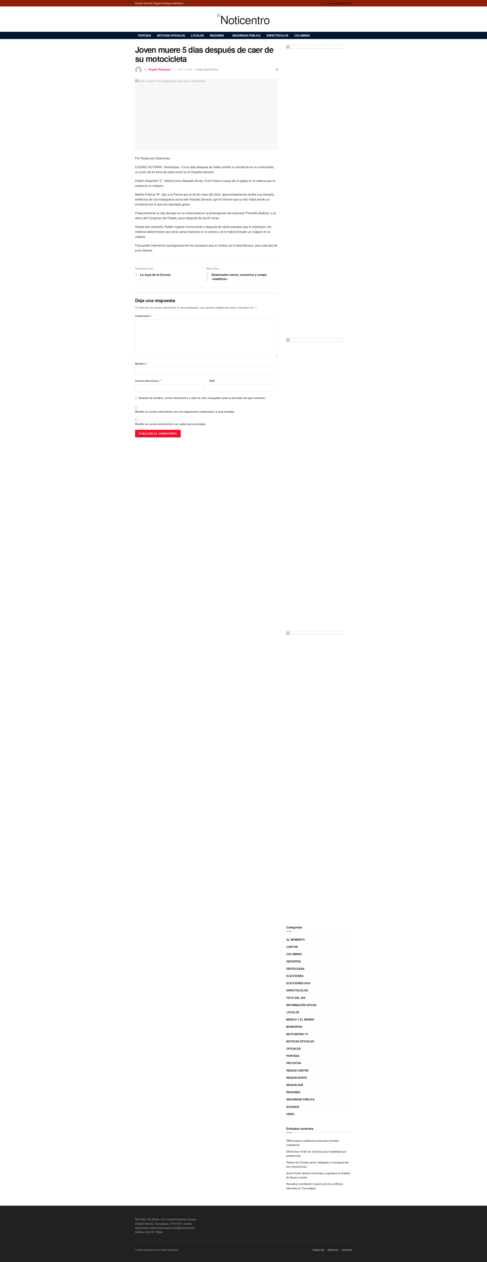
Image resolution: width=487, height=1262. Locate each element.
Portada (144, 35)
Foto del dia (295, 998)
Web (212, 381)
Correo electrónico (148, 381)
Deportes (293, 961)
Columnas (302, 35)
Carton (292, 947)
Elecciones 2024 (298, 983)
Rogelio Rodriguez (160, 69)
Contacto (347, 1250)
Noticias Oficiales (171, 35)
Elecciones (294, 976)
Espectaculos (297, 990)
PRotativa (293, 1063)
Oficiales (293, 1048)
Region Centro (297, 1070)
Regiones (217, 35)
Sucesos (292, 1107)
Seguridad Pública (246, 35)
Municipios (294, 1027)
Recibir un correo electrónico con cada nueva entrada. (170, 424)
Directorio (333, 1250)
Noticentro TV (297, 1034)
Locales (197, 35)
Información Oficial (301, 1005)
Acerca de (318, 1250)
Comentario (144, 316)
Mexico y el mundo (300, 1019)
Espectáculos (277, 35)
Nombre (141, 363)
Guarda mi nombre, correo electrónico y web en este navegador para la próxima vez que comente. (202, 398)
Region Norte (296, 1078)
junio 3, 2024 (185, 69)
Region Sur (294, 1085)
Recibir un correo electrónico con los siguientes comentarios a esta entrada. (185, 411)
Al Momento (295, 939)
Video (290, 1114)
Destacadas (295, 969)
